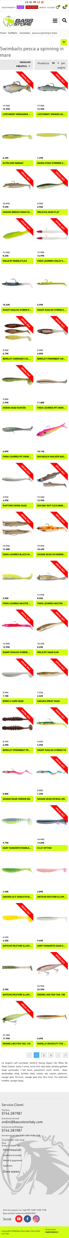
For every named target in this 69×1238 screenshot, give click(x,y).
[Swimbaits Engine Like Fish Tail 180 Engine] (51, 968)
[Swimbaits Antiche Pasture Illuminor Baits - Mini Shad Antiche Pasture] (17, 919)
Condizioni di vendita (12, 1155)
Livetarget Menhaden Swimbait (17, 114)
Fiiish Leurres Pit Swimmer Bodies (51, 407)
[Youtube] (18, 1221)
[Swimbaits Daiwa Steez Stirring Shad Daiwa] (51, 136)
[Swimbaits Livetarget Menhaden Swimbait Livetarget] (17, 87)
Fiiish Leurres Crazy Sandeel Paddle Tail (51, 261)
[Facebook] (27, 1221)
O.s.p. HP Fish (44, 848)
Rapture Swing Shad (15, 505)
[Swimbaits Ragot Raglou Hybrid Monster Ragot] (17, 625)
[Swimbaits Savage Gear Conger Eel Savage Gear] (17, 772)
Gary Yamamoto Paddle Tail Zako (17, 848)
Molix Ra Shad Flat (48, 212)
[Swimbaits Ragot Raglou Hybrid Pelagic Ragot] (17, 283)
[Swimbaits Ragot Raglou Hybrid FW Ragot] (51, 723)
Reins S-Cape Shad (13, 701)
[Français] (38, 2)
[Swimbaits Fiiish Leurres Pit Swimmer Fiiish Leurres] (17, 430)
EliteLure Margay (13, 163)
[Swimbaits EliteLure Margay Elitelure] (17, 136)
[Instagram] (36, 1221)
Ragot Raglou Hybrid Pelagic (17, 310)
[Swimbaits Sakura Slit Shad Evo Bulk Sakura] (17, 870)
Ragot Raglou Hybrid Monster (17, 652)
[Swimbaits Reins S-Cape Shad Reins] (17, 674)
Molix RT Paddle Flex (15, 261)
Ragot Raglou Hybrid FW (51, 750)
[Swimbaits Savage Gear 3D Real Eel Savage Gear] (51, 772)
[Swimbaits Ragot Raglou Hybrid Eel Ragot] (51, 283)
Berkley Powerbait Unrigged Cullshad (51, 358)
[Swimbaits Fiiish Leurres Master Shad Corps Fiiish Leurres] (17, 576)
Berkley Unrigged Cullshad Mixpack (17, 358)
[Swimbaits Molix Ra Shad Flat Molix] (51, 185)
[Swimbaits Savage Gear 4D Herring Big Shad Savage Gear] (51, 527)
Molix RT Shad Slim (48, 652)
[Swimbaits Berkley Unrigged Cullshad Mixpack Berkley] (17, 332)
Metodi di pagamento (12, 1160)
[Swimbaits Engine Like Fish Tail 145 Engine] (17, 1017)
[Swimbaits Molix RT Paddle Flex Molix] (17, 234)
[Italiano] (27, 2)
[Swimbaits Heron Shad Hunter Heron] (17, 381)
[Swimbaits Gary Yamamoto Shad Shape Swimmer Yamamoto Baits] (51, 919)
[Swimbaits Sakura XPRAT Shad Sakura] (51, 674)
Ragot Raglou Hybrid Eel (51, 310)
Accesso (51, 7)
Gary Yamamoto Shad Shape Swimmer (51, 945)
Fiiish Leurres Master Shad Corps (17, 603)
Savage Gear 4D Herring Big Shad (51, 554)
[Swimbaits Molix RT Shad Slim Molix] (51, 625)
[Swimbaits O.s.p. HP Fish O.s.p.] (51, 821)
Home (3, 32)
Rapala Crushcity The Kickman (51, 1043)
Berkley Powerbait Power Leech (17, 750)
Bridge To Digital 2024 (11, 1145)
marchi (42, 7)
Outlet (20, 7)
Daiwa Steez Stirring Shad (51, 163)
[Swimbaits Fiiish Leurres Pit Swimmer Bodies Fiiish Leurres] (51, 381)
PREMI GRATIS (32, 7)
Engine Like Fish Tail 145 (16, 1043)
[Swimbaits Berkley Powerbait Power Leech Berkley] (17, 723)
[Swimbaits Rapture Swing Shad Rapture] (17, 479)
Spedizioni (7, 1165)
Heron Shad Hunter (14, 407)
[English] (31, 2)
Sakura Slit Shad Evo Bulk (17, 896)
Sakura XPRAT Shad (48, 701)
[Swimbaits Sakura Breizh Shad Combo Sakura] (17, 185)
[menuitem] (34, 1143)
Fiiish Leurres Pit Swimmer (17, 456)
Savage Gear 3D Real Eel (51, 799)
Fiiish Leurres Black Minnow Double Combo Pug (17, 554)
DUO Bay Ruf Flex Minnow (51, 505)
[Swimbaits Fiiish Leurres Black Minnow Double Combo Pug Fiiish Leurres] (17, 527)
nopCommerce (51, 1232)
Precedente (29, 1055)
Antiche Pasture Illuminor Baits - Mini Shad (17, 945)
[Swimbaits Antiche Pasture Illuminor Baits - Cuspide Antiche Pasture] (17, 968)
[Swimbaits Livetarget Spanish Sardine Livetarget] (51, 87)
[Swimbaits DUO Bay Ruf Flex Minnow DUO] (51, 479)
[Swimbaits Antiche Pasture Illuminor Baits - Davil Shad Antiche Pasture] (51, 870)
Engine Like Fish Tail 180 (51, 994)
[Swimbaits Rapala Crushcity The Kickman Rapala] (51, 1017)
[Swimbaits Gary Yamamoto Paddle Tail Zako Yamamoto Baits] (17, 821)
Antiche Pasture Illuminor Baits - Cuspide (17, 994)
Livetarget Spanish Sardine (51, 114)
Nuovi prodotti (8, 7)
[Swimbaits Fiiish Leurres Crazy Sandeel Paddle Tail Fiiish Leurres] (51, 234)
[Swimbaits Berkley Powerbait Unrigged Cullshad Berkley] (51, 332)
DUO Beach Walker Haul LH (51, 456)
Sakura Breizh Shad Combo (17, 212)
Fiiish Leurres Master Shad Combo (51, 603)
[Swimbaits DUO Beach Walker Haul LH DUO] (51, 430)
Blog (4, 1143)
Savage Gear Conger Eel (17, 799)
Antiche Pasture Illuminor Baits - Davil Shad (51, 896)
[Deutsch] (34, 2)
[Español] (42, 2)
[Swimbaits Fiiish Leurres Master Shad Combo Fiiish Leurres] (51, 576)
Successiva (58, 1055)
